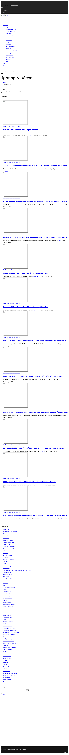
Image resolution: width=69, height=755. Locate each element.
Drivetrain (5, 553)
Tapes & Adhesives (7, 666)
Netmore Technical (29, 135)
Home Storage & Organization (10, 578)
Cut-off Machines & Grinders (10, 548)
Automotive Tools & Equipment (10, 536)
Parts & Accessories (7, 626)
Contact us (6, 708)
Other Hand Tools (7, 615)
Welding (8, 59)
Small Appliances (7, 651)
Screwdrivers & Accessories (9, 647)
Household (5, 583)
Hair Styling (5, 563)
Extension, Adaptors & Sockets (13, 50)
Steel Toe (5, 662)
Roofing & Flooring (7, 639)
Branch (5, 706)
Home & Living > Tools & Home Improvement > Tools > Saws (17, 570)
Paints (7, 42)
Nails (4, 611)
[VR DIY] (3, 15)
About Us (5, 704)
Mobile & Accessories (8, 606)
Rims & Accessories (7, 636)
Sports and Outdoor (8, 658)
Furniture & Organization (9, 559)
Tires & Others (6, 671)
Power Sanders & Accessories (10, 630)
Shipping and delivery (8, 723)
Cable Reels (8, 48)
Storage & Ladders (10, 35)
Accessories (9, 40)
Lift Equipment (9, 55)
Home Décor (9, 593)
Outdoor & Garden (7, 624)
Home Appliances (7, 572)
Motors (4, 609)
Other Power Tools (7, 617)
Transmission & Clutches (9, 675)
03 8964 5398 (4, 743)
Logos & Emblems (7, 598)
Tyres (4, 681)
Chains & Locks (6, 544)
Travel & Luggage (7, 677)
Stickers (5, 664)
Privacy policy (6, 726)
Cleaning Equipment (10, 31)
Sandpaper (5, 645)
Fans (7, 61)
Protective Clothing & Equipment (11, 632)
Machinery (8, 53)
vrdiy (6, 171)
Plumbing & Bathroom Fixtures (10, 628)
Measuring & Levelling (8, 602)
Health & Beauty (7, 566)
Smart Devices (6, 654)
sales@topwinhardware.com (18, 745)
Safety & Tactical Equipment (10, 643)
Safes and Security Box (8, 641)
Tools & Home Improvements (10, 673)
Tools (7, 27)
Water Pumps (6, 684)
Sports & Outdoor (7, 656)
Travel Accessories (7, 679)
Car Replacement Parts (8, 542)
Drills (4, 551)
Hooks (4, 581)
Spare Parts (8, 44)
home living (6, 576)
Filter (28, 690)
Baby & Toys (6, 538)
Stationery (5, 660)
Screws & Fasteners (7, 649)
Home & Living (6, 568)
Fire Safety (5, 557)
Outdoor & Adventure (8, 621)
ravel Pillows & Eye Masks (9, 634)
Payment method (7, 725)
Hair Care (5, 561)
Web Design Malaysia (21, 749)
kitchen (5, 585)
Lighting (5, 589)
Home (4, 82)
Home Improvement (8, 574)
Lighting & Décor (7, 591)
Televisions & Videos (8, 669)
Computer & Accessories (9, 546)
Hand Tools (8, 33)
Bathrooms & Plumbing (11, 29)
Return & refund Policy (8, 728)
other (4, 613)
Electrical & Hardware (8, 555)
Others (4, 619)
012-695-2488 (14, 5)
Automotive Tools (10, 57)
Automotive (6, 533)
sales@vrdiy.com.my (6, 745)
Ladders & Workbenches (9, 587)
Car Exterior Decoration (8, 540)
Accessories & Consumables (12, 38)
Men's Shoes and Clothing (9, 604)
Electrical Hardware (10, 46)
